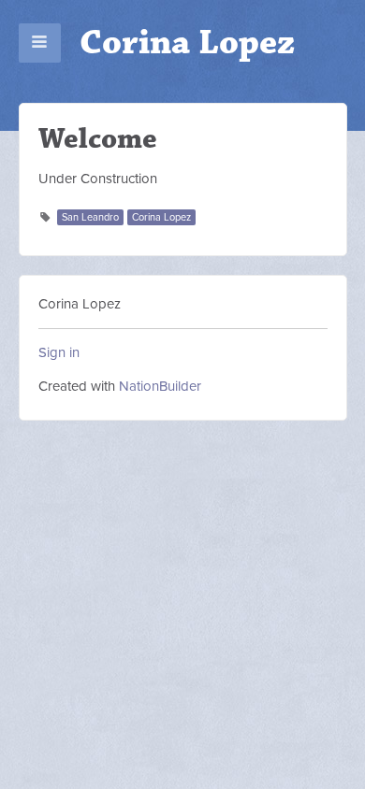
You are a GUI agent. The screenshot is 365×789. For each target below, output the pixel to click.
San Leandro (90, 217)
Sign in (59, 352)
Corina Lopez (187, 43)
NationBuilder (160, 386)
